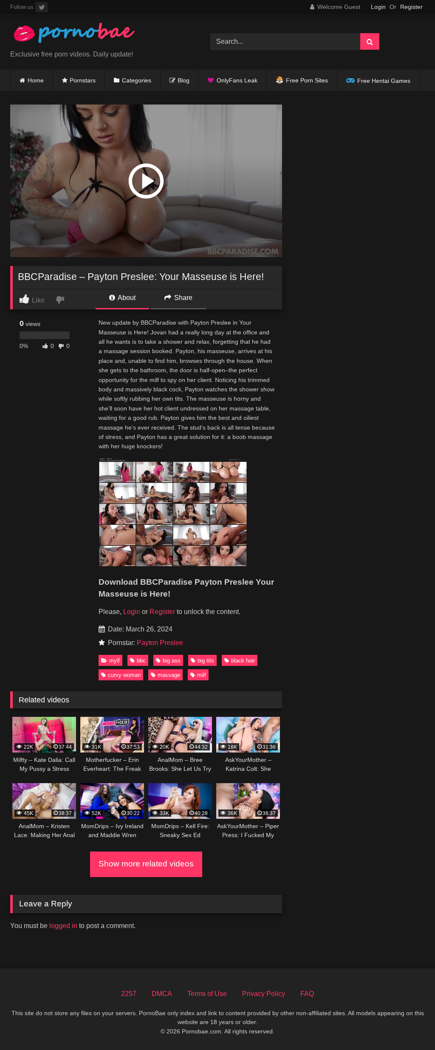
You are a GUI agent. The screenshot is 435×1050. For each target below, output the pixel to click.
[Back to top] (408, 1024)
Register (411, 6)
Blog (183, 80)
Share (182, 297)
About (126, 297)
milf (201, 675)
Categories (136, 80)
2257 (128, 993)
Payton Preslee (160, 642)
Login (378, 6)
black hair (243, 660)
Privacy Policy (263, 993)
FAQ (307, 993)
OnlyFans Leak (237, 80)
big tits (206, 660)
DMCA (162, 993)
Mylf (114, 660)
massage (169, 675)
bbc (141, 660)
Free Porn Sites (307, 80)
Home (36, 80)
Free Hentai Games (383, 80)
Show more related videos (146, 863)
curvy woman (124, 675)
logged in (63, 925)
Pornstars (83, 80)
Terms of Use (207, 993)
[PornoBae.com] (97, 35)
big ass (172, 660)
